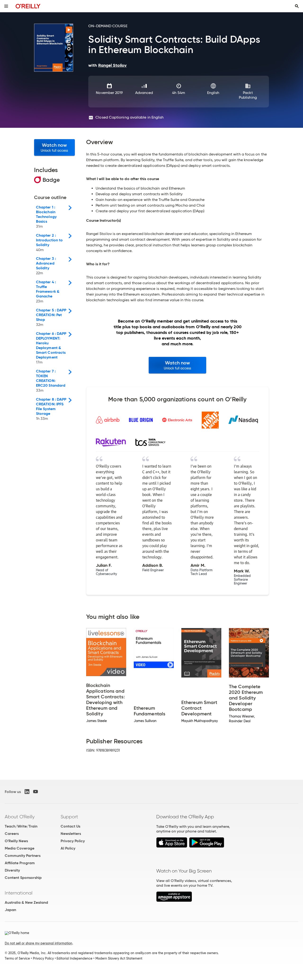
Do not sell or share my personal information (38, 943)
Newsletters (71, 833)
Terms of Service (17, 958)
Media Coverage (19, 848)
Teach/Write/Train (21, 826)
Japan (10, 909)
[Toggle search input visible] (297, 6)
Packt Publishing (248, 95)
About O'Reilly (20, 816)
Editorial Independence (74, 958)
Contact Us (70, 826)
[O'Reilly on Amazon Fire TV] (174, 900)
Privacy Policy (73, 840)
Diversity (12, 870)
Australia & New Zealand (26, 902)
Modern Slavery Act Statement (118, 958)
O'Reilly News (16, 840)
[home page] (28, 6)
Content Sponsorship (23, 877)
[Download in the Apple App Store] (171, 846)
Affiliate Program (20, 862)
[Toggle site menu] (6, 6)
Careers (12, 833)
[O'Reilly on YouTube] (35, 791)
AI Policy (68, 848)
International (18, 893)
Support (69, 816)
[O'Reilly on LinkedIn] (27, 791)
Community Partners (22, 855)
